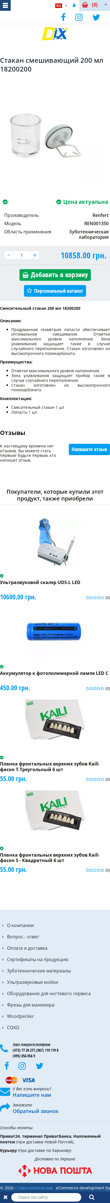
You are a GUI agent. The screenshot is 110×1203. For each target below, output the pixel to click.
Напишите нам (32, 1094)
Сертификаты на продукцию (38, 959)
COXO (13, 1027)
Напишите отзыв (89, 449)
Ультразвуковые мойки (32, 982)
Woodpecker (20, 1016)
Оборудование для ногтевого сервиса (49, 993)
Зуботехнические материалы (39, 971)
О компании (20, 925)
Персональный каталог (58, 291)
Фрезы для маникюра (30, 1005)
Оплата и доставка (27, 948)
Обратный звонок (36, 1111)
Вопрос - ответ (23, 937)
